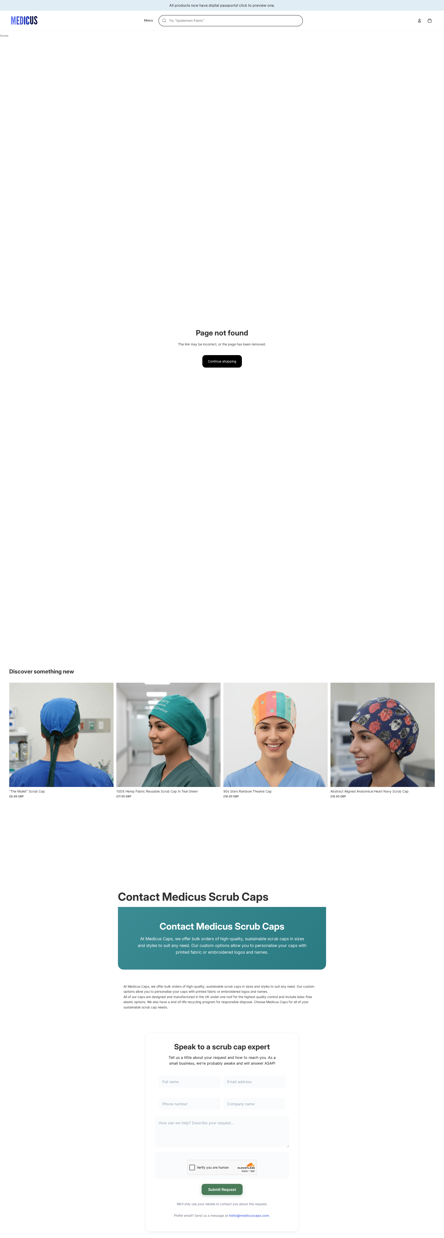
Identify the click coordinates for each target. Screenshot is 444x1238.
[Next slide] (107, 735)
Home (4, 35)
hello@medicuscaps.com (249, 1215)
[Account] (419, 20)
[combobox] (233, 20)
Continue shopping (222, 361)
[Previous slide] (16, 735)
